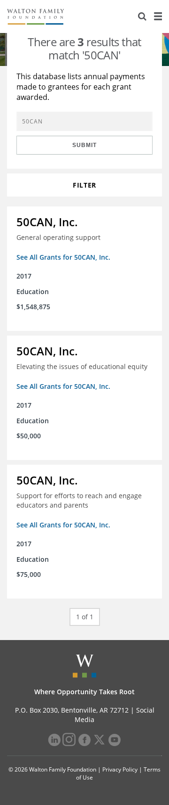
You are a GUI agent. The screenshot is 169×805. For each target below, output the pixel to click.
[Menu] (158, 16)
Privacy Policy (120, 769)
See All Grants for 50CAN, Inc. (63, 257)
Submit (84, 145)
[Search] (142, 16)
